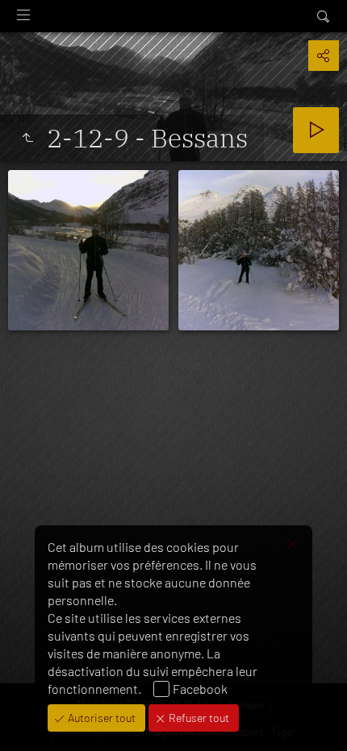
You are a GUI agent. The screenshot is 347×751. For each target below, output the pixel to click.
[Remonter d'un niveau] (27, 137)
